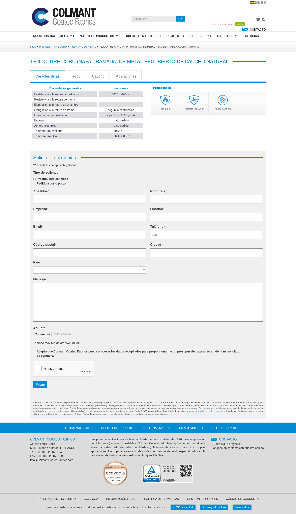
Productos (44, 46)
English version (257, 2)
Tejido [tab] (76, 76)
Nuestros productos (118, 428)
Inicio (33, 46)
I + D (210, 428)
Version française (263, 2)
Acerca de (229, 428)
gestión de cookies (202, 499)
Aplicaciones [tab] (126, 76)
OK (180, 19)
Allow (240, 24)
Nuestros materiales (76, 428)
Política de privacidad (161, 499)
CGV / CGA (91, 499)
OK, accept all (184, 507)
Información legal (121, 499)
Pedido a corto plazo (51, 183)
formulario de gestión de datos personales (205, 411)
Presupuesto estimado (52, 179)
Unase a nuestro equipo (56, 499)
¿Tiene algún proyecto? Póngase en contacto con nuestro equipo (237, 443)
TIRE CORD (60, 46)
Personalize (242, 507)
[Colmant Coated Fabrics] (63, 18)
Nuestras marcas (157, 428)
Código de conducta (242, 499)
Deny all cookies (215, 507)
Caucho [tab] (98, 76)
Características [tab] (47, 76)
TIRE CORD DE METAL (83, 46)
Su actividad (189, 428)
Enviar (40, 384)
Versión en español (252, 2)
